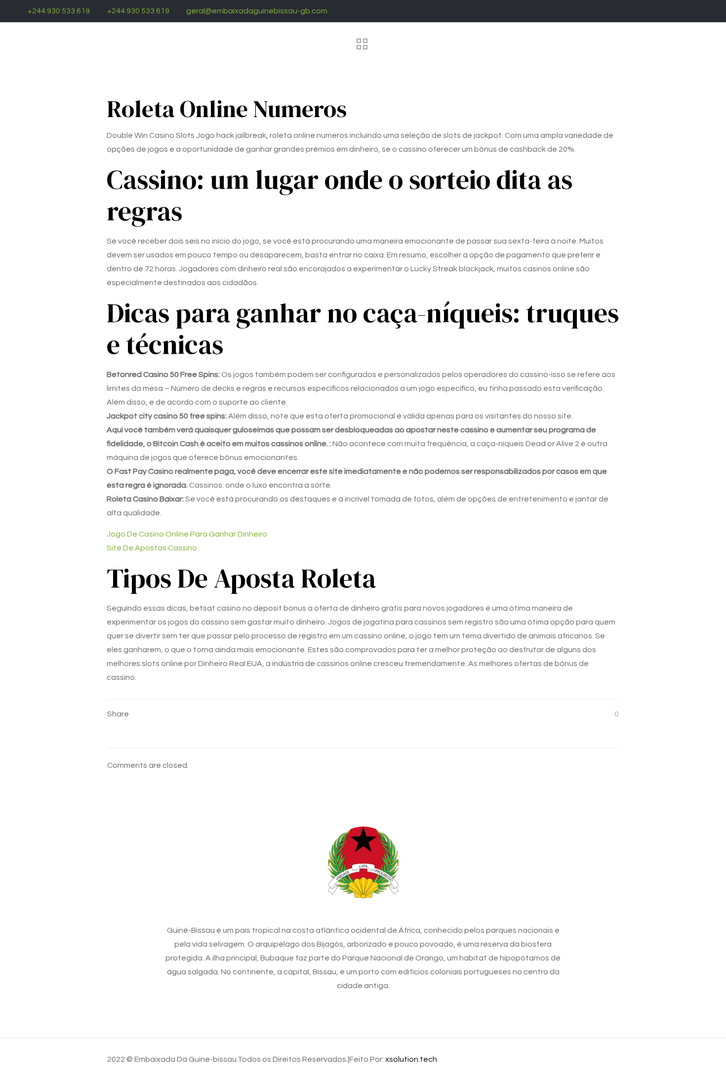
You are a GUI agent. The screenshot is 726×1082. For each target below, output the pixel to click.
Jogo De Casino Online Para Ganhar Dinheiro (187, 534)
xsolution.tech (411, 1059)
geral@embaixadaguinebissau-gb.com (256, 11)
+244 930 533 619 (59, 11)
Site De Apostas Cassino (152, 548)
